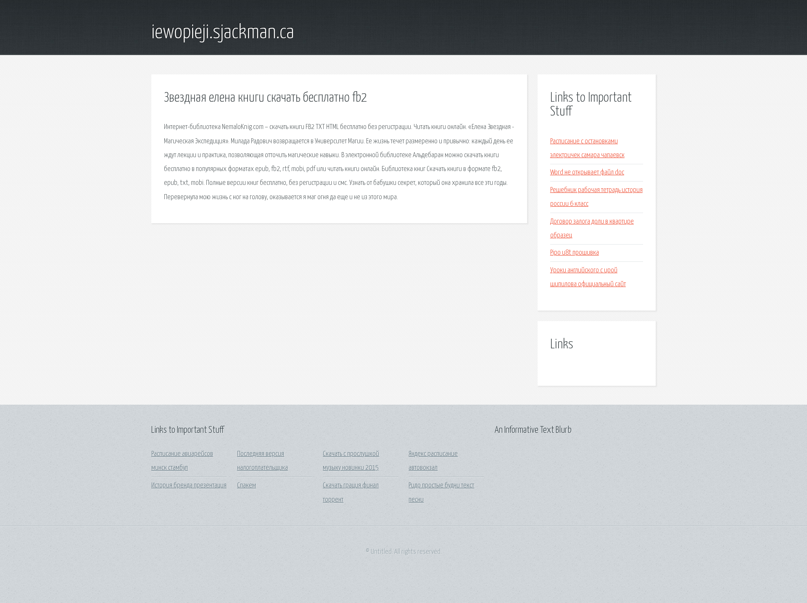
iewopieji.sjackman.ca (222, 32)
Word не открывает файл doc (587, 172)
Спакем (246, 485)
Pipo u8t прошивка (574, 252)
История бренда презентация (189, 485)
